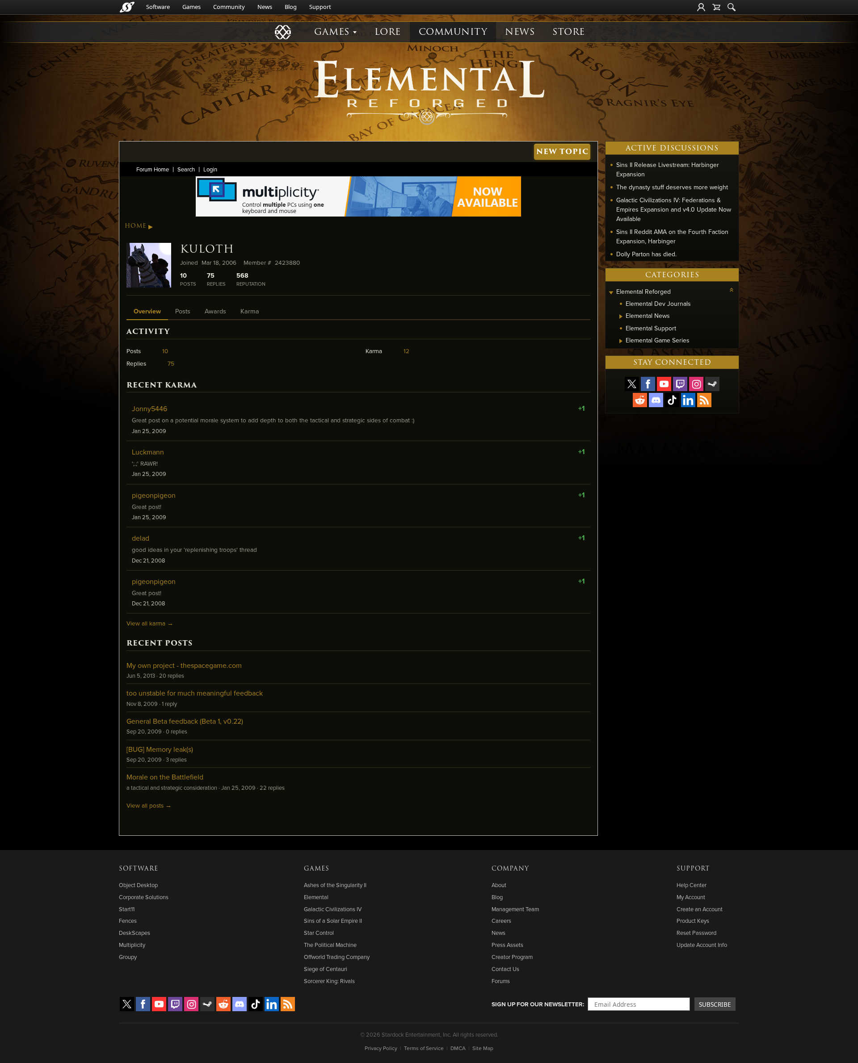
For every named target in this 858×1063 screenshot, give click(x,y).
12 (406, 350)
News (264, 7)
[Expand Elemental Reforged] (611, 292)
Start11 (127, 909)
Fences (128, 921)
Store (568, 31)
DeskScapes (134, 933)
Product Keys (693, 921)
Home (136, 226)
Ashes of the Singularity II (335, 885)
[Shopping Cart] (716, 7)
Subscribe (715, 1004)
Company (510, 868)
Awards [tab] (215, 311)
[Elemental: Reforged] (429, 91)
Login (210, 169)
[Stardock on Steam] (712, 384)
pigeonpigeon (154, 495)
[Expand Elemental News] (620, 316)
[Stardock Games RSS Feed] (704, 400)
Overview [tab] (147, 311)
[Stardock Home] (127, 7)
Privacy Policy (381, 1048)
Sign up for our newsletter (537, 1004)
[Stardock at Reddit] (640, 400)
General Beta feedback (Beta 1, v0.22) (184, 721)
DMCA (458, 1048)
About (499, 885)
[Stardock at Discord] (656, 400)
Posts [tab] (182, 311)
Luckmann (148, 452)
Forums (501, 981)
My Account (691, 897)
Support (320, 7)
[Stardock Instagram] (696, 384)
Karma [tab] (249, 311)
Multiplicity (132, 945)
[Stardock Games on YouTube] (664, 384)
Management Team (515, 909)
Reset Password (696, 933)
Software (158, 7)
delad (140, 538)
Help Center (692, 885)
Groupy (128, 957)
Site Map (482, 1048)
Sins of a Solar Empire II (333, 921)
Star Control (319, 933)
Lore (387, 31)
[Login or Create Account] (701, 7)
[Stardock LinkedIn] (688, 400)
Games (191, 7)
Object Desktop (138, 885)
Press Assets (507, 945)
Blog (291, 7)
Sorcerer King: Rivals (329, 981)
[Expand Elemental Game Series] (620, 341)
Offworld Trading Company (337, 957)
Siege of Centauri (325, 969)
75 (171, 363)
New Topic (562, 151)
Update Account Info (702, 945)
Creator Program (512, 957)
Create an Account (700, 909)
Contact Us (505, 969)
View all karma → (149, 623)
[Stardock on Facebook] (648, 384)
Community (229, 7)
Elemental (316, 897)
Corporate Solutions (143, 897)
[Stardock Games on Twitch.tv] (680, 384)
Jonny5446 (149, 408)
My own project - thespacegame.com (184, 665)
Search (186, 169)
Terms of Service (424, 1048)
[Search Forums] (731, 7)
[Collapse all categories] (731, 289)
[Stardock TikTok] (672, 400)
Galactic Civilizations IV (333, 909)
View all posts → (149, 805)
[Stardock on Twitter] (632, 384)
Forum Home (152, 169)
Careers (501, 921)
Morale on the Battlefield (164, 777)
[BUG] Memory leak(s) (159, 749)
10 (165, 350)
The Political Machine (330, 945)
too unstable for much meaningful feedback (194, 693)
